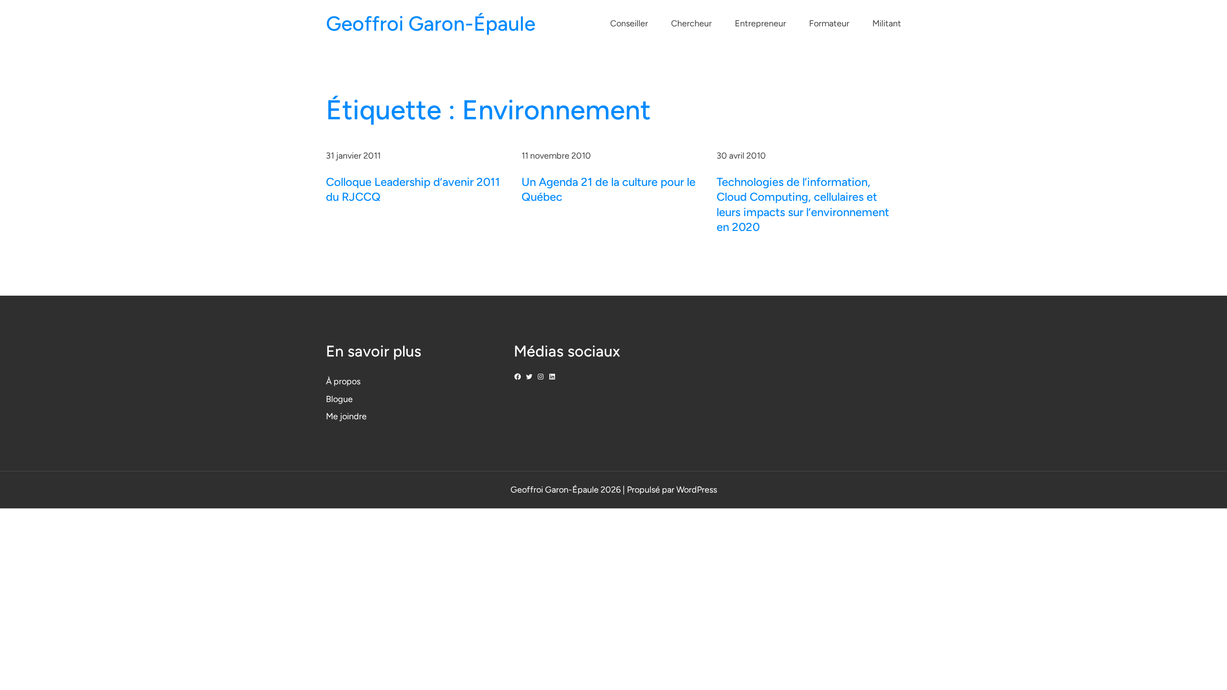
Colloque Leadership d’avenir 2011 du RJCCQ (413, 189)
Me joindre (346, 416)
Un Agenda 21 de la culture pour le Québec (608, 189)
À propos (343, 381)
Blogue (339, 399)
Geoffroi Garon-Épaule (430, 24)
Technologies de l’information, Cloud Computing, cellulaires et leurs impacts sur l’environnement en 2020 (803, 204)
